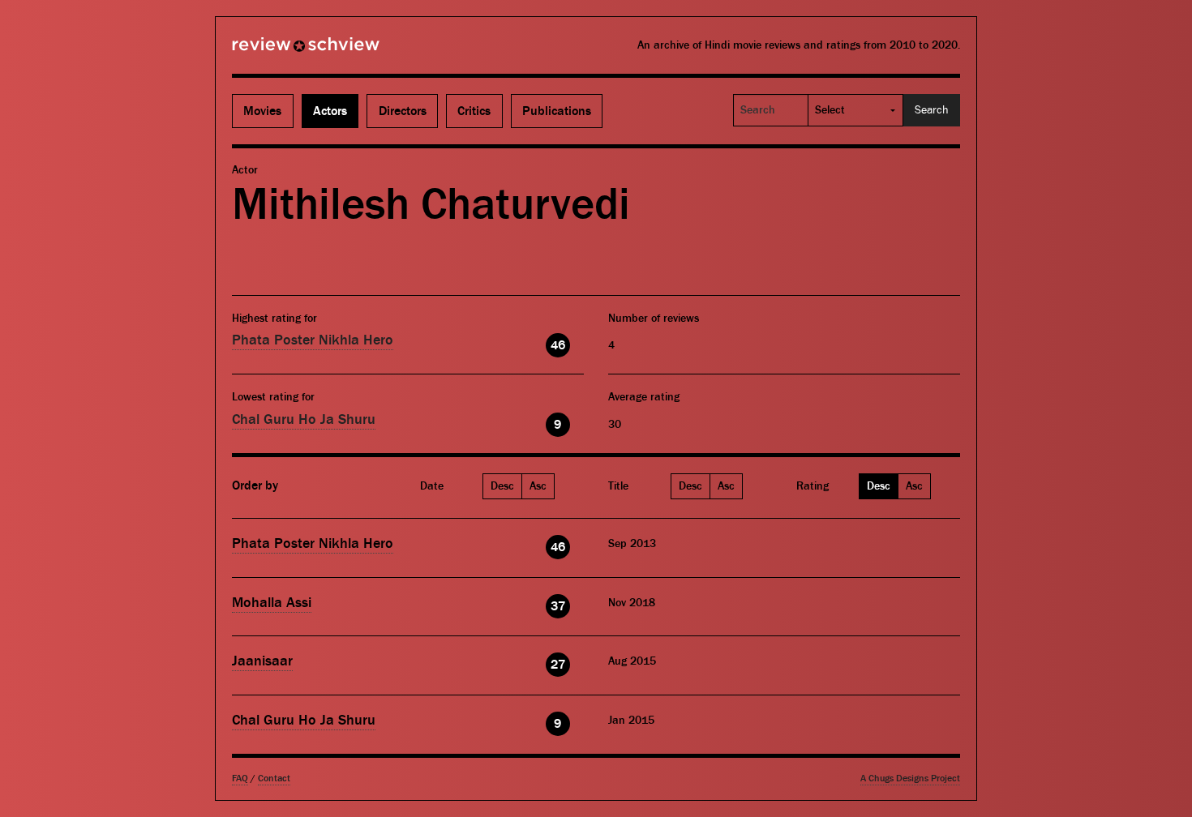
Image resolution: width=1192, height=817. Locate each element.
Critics (474, 111)
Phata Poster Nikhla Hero (312, 340)
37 (558, 606)
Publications (556, 111)
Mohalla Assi (271, 602)
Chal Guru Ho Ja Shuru (303, 419)
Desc (502, 486)
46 (558, 345)
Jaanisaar (262, 661)
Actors (330, 111)
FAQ (240, 778)
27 (558, 665)
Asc (538, 486)
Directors (403, 111)
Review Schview (278, 51)
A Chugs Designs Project (910, 778)
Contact (274, 778)
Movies (262, 111)
